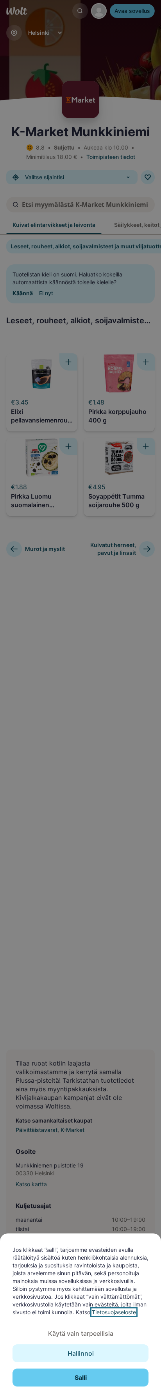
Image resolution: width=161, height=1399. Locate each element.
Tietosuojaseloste (114, 1312)
